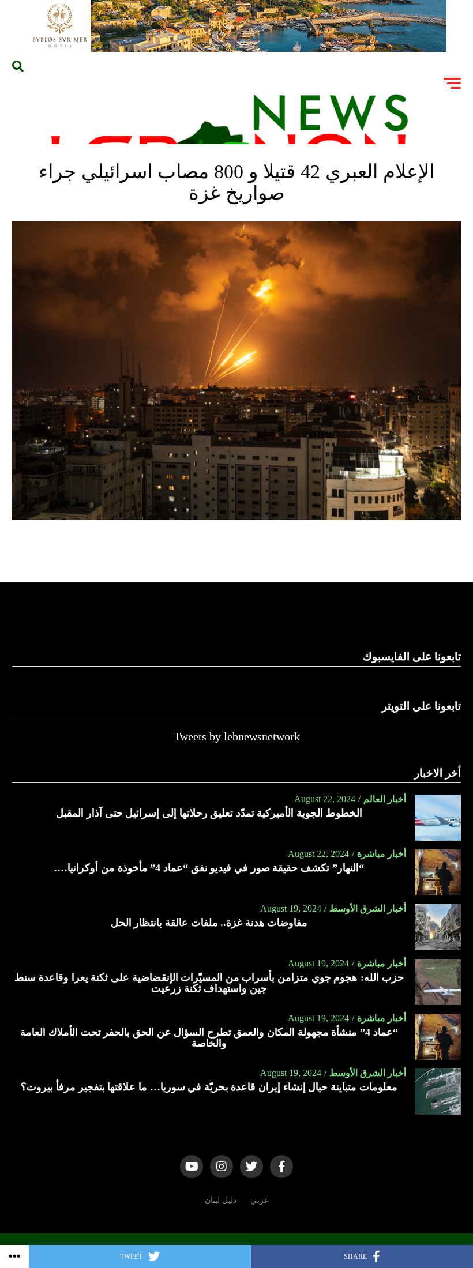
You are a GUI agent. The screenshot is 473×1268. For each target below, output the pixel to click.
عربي (259, 1200)
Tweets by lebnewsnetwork (237, 736)
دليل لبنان (220, 1200)
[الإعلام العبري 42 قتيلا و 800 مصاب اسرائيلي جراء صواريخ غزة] (236, 516)
